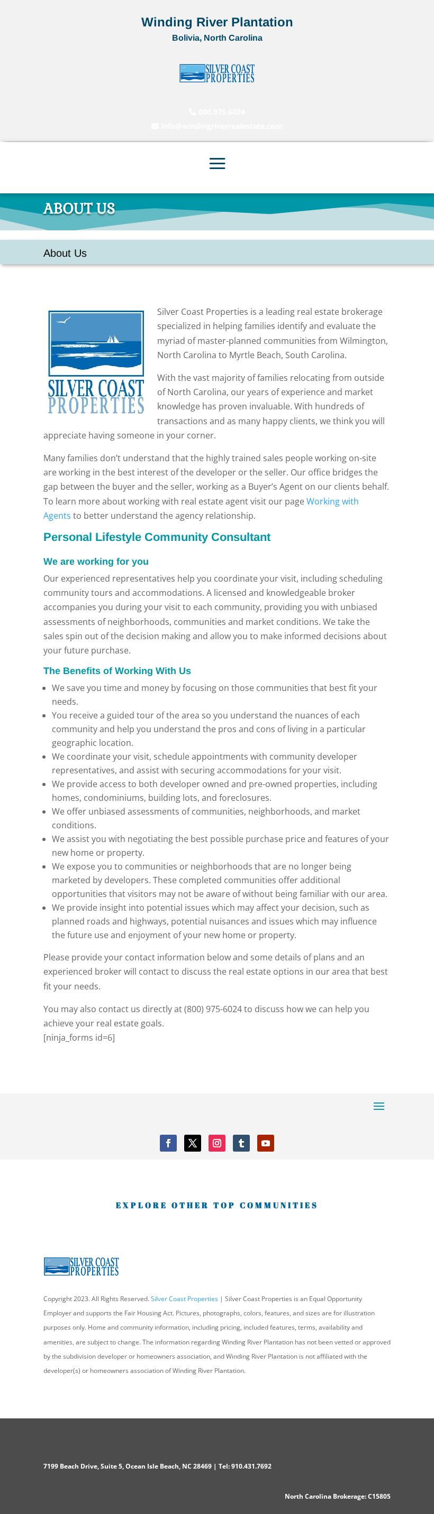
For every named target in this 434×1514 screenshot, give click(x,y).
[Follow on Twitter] (192, 1143)
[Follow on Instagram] (217, 1143)
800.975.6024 (220, 112)
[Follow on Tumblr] (241, 1143)
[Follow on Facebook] (168, 1143)
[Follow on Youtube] (265, 1143)
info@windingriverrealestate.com (221, 126)
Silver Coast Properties (184, 1298)
